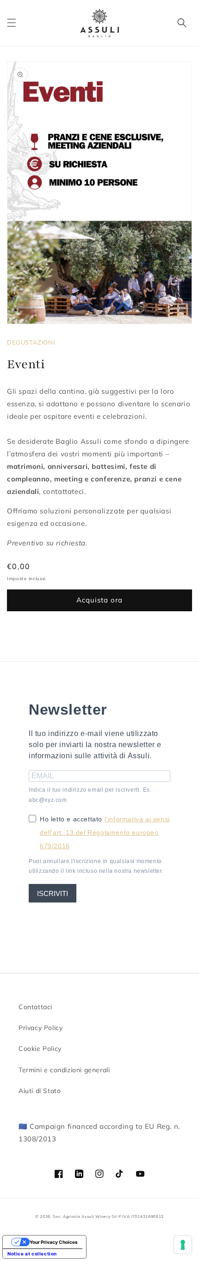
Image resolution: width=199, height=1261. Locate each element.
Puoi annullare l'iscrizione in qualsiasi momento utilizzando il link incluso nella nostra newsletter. (96, 866)
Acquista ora (99, 599)
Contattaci (35, 1007)
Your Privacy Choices (54, 1242)
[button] (11, 23)
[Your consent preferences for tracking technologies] (183, 1245)
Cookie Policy (40, 1048)
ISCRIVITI (52, 893)
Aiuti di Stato (40, 1091)
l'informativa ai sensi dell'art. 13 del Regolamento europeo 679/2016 (105, 832)
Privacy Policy (40, 1028)
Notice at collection (32, 1253)
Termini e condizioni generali (64, 1070)
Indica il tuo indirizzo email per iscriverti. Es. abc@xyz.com (90, 795)
